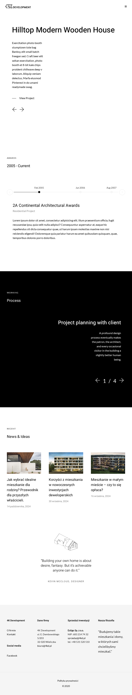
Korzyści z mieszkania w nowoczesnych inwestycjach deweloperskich (66, 487)
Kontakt (11, 634)
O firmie (11, 630)
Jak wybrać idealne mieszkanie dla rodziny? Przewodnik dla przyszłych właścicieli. (22, 490)
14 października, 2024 (19, 506)
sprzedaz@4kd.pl (77, 638)
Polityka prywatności (67, 680)
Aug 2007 (112, 187)
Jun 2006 (80, 187)
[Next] (120, 381)
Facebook (12, 655)
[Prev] (98, 381)
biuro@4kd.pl (44, 645)
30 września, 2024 (58, 501)
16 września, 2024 (101, 496)
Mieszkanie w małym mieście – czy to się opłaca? (107, 484)
